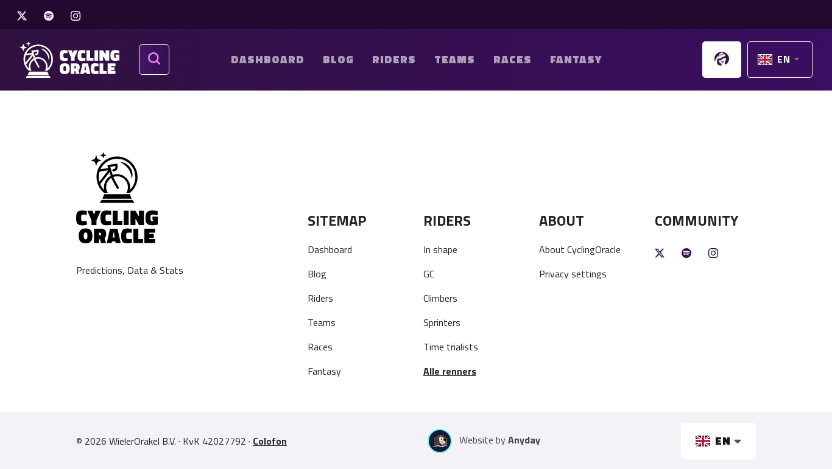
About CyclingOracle (580, 249)
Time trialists (450, 346)
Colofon (270, 441)
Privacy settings (573, 273)
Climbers (440, 298)
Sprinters (441, 322)
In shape (440, 249)
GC (428, 273)
